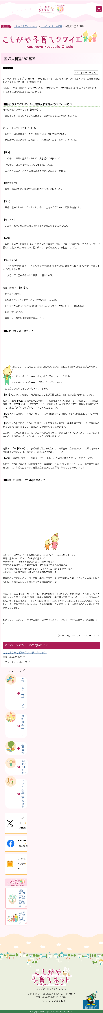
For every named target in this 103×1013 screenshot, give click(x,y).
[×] (91, 1001)
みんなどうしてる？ (23, 766)
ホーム (5, 26)
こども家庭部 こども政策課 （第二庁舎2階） (25, 652)
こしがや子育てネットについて (51, 988)
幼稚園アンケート (22, 726)
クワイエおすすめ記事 (51, 26)
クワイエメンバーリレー (22, 693)
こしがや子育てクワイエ (25, 26)
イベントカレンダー (21, 863)
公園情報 (22, 748)
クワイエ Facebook (22, 843)
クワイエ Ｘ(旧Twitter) (21, 823)
